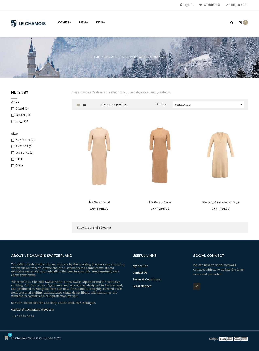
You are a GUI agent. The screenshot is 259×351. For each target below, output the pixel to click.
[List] (84, 104)
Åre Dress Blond (99, 202)
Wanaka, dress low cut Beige (221, 202)
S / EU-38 (24, 146)
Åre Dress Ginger (159, 202)
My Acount (140, 266)
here (40, 302)
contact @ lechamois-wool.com (32, 309)
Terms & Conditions (147, 279)
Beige (22, 121)
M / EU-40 (25, 152)
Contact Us (140, 272)
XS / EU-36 (25, 139)
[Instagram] (196, 286)
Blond (22, 108)
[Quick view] (99, 154)
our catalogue (85, 302)
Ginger (23, 115)
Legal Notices (142, 286)
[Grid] (78, 104)
